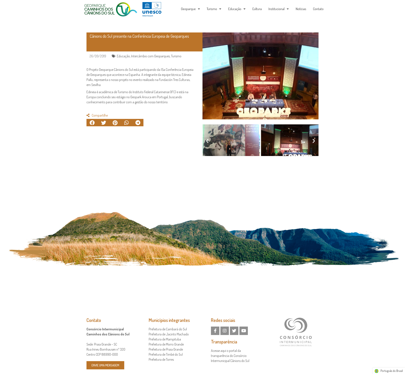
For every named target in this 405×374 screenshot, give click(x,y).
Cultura (257, 9)
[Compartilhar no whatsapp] (126, 122)
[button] (207, 141)
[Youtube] (243, 331)
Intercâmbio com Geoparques (150, 56)
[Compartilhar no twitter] (103, 122)
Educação (234, 9)
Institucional (277, 9)
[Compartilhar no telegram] (137, 122)
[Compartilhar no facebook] (92, 122)
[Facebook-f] (215, 331)
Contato (318, 9)
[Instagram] (224, 331)
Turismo (212, 9)
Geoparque (188, 9)
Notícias (301, 9)
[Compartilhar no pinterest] (115, 122)
